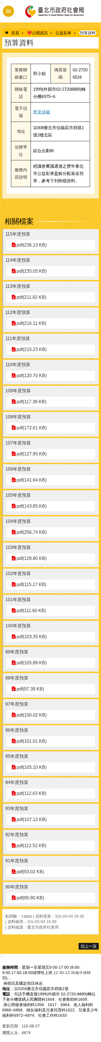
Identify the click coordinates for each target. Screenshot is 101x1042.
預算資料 (88, 33)
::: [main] (4, 27)
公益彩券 (63, 33)
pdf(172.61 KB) (32, 427)
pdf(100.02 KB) (32, 715)
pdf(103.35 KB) (32, 636)
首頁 (15, 33)
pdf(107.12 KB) (32, 819)
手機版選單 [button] (8, 11)
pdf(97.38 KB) (30, 689)
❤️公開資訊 (37, 33)
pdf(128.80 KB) (32, 558)
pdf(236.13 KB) (32, 245)
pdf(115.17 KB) (31, 584)
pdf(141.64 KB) (32, 480)
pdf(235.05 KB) (32, 271)
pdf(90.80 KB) (30, 897)
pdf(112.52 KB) (31, 845)
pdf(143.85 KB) (32, 506)
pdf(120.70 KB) (32, 375)
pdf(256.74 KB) (32, 532)
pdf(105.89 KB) (32, 662)
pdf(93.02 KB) (30, 871)
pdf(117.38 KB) (31, 401)
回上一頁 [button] (89, 946)
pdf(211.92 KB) (31, 297)
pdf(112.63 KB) (31, 793)
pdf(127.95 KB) (32, 454)
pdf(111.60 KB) (31, 610)
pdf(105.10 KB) (32, 767)
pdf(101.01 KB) (32, 741)
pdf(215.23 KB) (32, 349)
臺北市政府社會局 (54, 11)
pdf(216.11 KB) (31, 323)
